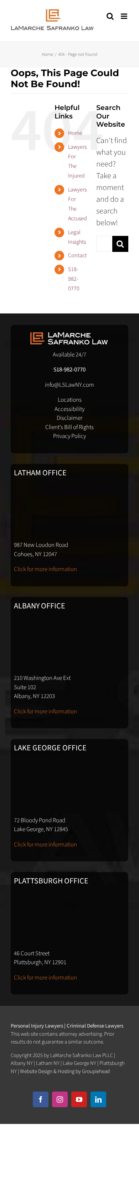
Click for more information (45, 569)
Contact (77, 255)
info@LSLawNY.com (69, 385)
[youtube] (79, 1099)
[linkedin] (98, 1099)
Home (75, 133)
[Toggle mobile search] (110, 16)
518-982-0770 (73, 278)
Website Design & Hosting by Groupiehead (65, 1071)
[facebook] (40, 1099)
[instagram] (60, 1099)
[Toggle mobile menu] (124, 16)
